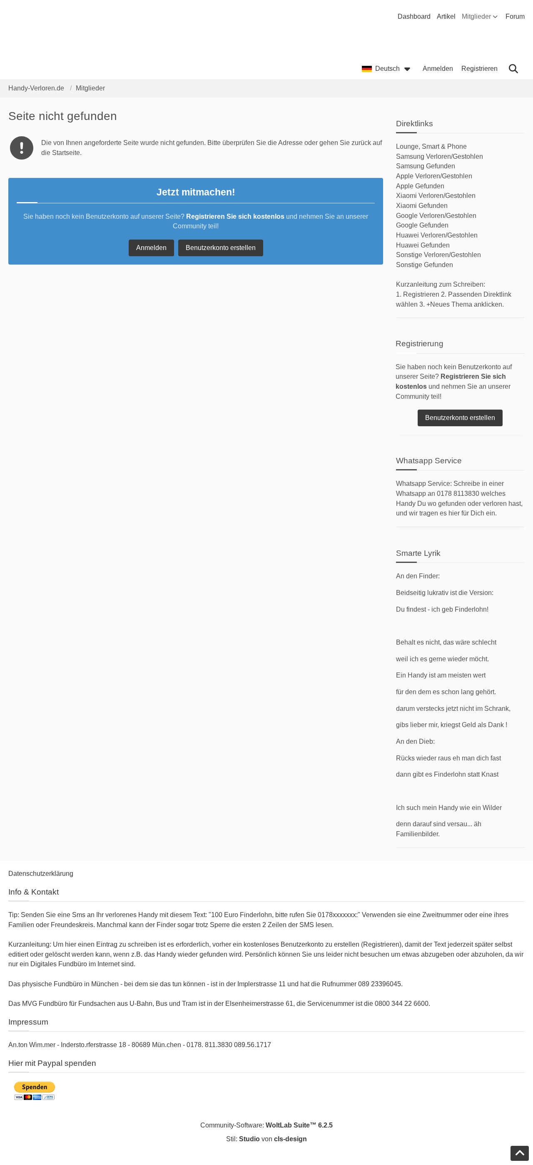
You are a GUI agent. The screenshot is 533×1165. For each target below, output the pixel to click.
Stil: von (266, 1138)
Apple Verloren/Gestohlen (434, 176)
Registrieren (479, 68)
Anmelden (438, 68)
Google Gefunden (422, 225)
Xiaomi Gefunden (422, 205)
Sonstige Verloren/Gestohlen (438, 254)
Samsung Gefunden (425, 166)
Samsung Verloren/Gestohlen (439, 156)
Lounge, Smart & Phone (431, 146)
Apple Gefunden (420, 186)
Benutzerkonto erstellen (221, 247)
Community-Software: (266, 1125)
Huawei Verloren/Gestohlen (437, 235)
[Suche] (513, 68)
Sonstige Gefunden (424, 264)
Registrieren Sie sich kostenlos (235, 216)
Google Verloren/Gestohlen (436, 215)
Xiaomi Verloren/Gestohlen (436, 195)
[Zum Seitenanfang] (520, 1153)
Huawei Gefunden (423, 245)
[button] (388, 68)
